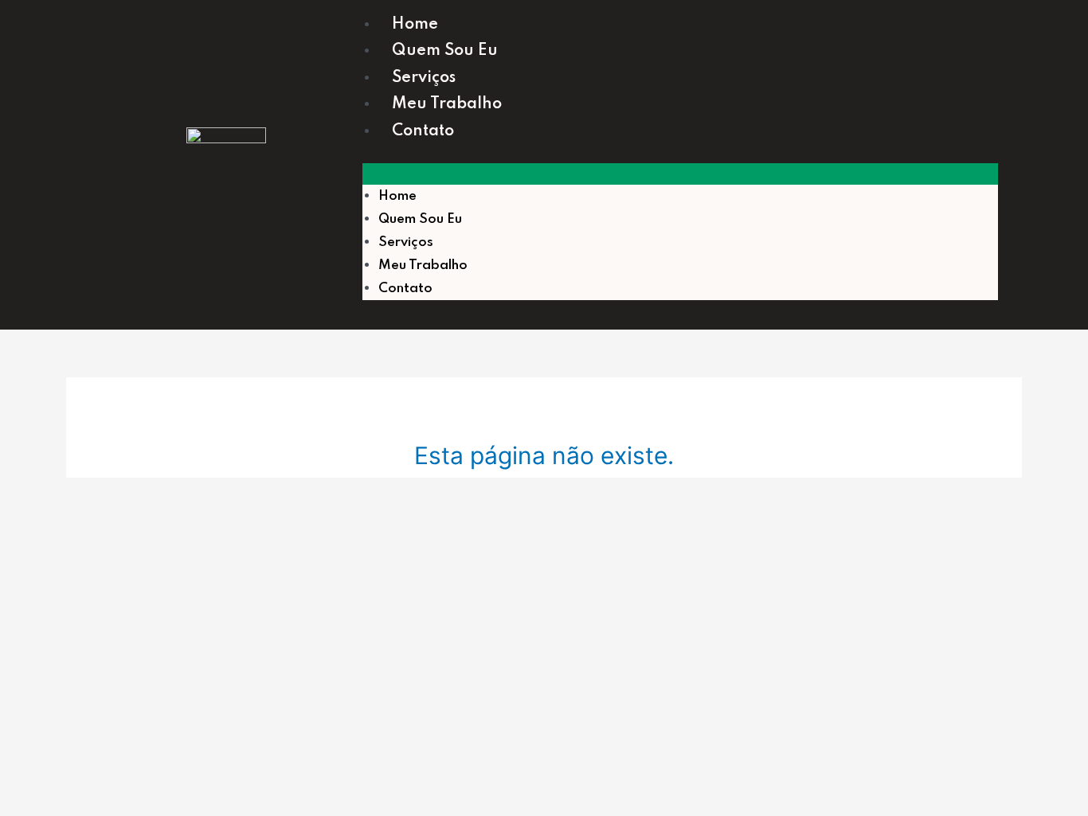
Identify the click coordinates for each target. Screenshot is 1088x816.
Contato (423, 131)
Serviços (424, 78)
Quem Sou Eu (445, 51)
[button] (680, 174)
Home (415, 25)
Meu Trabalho (447, 104)
